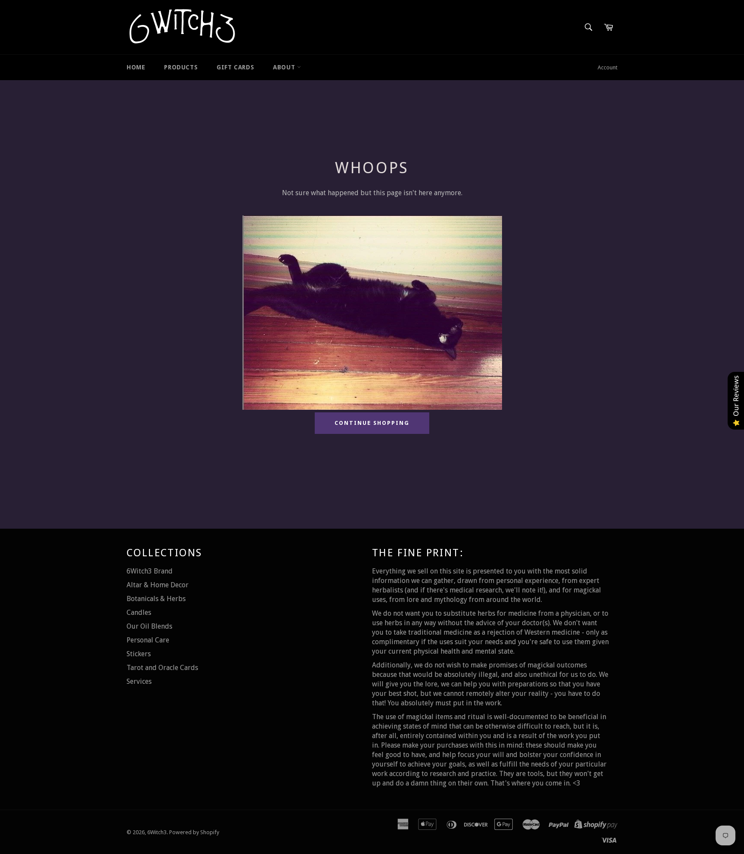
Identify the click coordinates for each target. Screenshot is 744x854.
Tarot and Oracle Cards (162, 668)
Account (607, 67)
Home (136, 67)
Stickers (139, 654)
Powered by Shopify (194, 832)
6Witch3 (157, 832)
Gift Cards (235, 67)
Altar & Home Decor (158, 585)
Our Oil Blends (149, 626)
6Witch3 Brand (150, 571)
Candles (139, 612)
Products (181, 67)
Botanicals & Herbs (156, 599)
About (285, 67)
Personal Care (148, 640)
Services (139, 681)
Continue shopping (372, 423)
